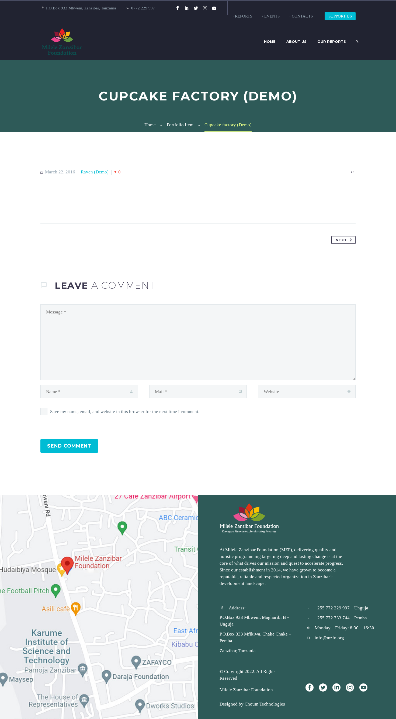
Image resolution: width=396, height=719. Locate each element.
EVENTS (272, 16)
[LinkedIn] (187, 8)
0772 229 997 (143, 8)
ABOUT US (296, 41)
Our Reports (331, 41)
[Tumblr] (75, 206)
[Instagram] (205, 8)
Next (341, 240)
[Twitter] (196, 8)
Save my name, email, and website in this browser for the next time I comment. (124, 411)
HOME (270, 41)
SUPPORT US (340, 16)
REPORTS (243, 16)
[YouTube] (214, 8)
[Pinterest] (65, 206)
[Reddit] (96, 206)
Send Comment (69, 446)
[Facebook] (177, 8)
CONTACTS (302, 16)
